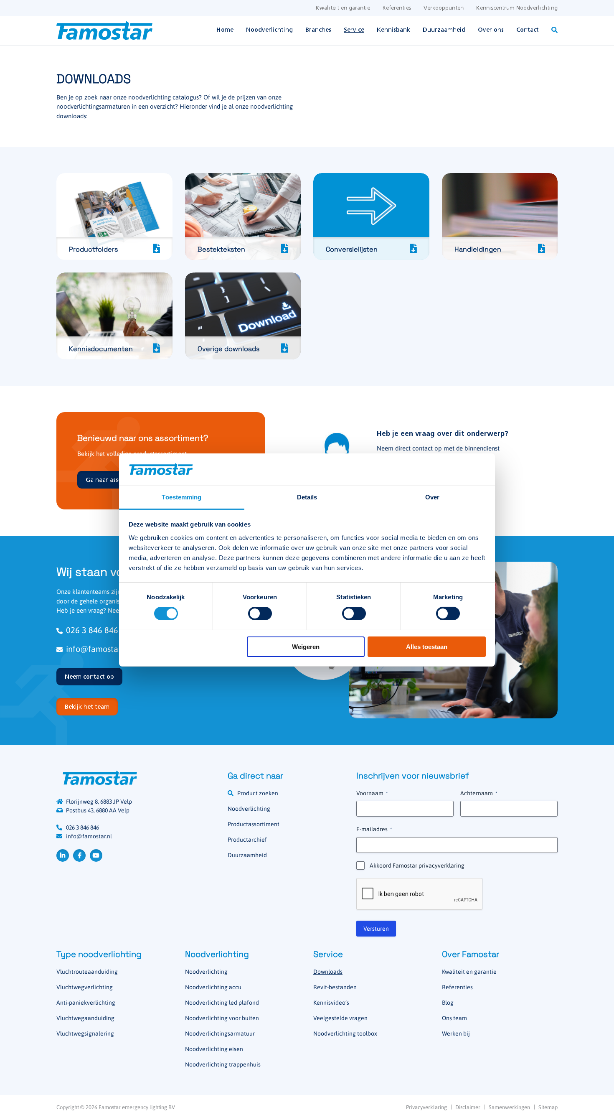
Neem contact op (89, 677)
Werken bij (456, 1033)
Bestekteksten (243, 216)
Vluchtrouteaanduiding (87, 971)
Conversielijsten (371, 216)
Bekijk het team (87, 707)
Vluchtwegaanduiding (85, 1018)
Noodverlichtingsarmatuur (220, 1033)
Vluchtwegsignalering (85, 1033)
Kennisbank (393, 30)
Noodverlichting (269, 30)
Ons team (454, 1018)
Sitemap (548, 1107)
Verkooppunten (444, 8)
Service (354, 30)
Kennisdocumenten (114, 315)
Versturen (376, 928)
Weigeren (306, 646)
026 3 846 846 (82, 827)
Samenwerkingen (509, 1107)
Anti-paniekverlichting (85, 1002)
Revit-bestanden (335, 987)
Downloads (328, 971)
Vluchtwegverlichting (84, 987)
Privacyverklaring (426, 1107)
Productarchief (247, 839)
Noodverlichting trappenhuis (223, 1064)
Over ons (491, 30)
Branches (318, 30)
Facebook (79, 855)
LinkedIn (62, 855)
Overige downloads (243, 315)
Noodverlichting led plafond (222, 1002)
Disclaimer (467, 1107)
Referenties (397, 8)
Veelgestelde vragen (340, 1018)
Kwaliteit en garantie (343, 8)
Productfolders (114, 216)
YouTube (96, 855)
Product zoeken (257, 793)
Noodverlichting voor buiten (222, 1018)
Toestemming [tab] (181, 497)
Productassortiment (253, 824)
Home (224, 30)
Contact (527, 30)
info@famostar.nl (89, 836)
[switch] (260, 613)
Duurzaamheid (444, 30)
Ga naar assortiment (115, 480)
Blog (448, 1002)
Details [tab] (307, 497)
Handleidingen (500, 216)
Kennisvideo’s (331, 1002)
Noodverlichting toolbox (345, 1033)
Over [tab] (432, 497)
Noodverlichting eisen (214, 1049)
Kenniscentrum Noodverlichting (517, 8)
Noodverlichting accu (213, 987)
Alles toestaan (426, 646)
